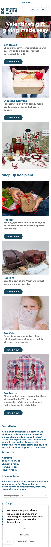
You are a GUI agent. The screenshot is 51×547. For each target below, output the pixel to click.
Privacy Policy (14, 522)
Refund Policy (9, 467)
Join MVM (25, 3)
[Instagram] (10, 504)
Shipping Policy (10, 464)
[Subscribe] (46, 495)
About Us (7, 458)
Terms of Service (11, 461)
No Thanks (24, 535)
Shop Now (13, 61)
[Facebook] (4, 504)
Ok (24, 529)
